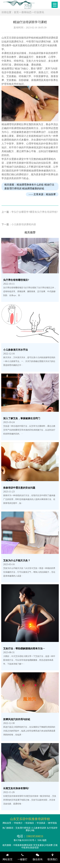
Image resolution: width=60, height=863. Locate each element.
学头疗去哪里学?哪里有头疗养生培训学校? (34, 212)
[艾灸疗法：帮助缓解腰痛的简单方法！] (30, 640)
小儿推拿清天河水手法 (15, 349)
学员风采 (41, 823)
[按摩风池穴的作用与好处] (30, 710)
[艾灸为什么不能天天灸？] (30, 552)
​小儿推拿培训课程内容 (23, 224)
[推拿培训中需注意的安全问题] (30, 479)
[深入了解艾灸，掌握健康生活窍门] (30, 410)
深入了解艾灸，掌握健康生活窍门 (21, 418)
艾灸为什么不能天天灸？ (16, 560)
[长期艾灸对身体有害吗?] (30, 780)
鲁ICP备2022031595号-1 (25, 840)
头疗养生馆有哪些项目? (16, 280)
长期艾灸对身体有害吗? (16, 788)
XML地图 (41, 840)
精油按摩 (51, 194)
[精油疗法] (30, 120)
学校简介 (18, 823)
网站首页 (7, 823)
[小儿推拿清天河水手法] (30, 341)
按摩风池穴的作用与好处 (16, 719)
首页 (16, 12)
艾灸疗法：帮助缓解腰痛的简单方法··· (24, 648)
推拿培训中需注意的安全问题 (19, 487)
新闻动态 (26, 12)
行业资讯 (39, 12)
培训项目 (29, 823)
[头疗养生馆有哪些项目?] (30, 271)
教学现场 (52, 823)
